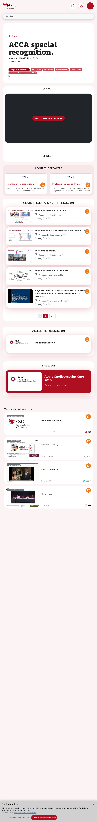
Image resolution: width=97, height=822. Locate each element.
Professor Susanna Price (66, 183)
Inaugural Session (45, 342)
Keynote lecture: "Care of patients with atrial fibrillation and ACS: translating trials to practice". (60, 293)
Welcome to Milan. (45, 250)
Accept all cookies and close (45, 817)
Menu (13, 16)
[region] (48, 811)
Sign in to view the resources (48, 118)
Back (14, 36)
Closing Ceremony (49, 469)
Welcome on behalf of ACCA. (51, 210)
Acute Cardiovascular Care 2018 (64, 378)
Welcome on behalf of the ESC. (52, 270)
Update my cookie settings (19, 817)
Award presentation (51, 420)
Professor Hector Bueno (20, 183)
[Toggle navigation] (90, 5)
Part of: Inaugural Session (42, 69)
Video (46, 219)
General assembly (49, 445)
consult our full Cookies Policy (25, 813)
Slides (38, 219)
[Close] (93, 804)
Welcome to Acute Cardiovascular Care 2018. (60, 230)
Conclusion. (46, 494)
